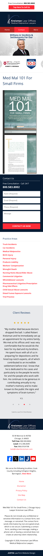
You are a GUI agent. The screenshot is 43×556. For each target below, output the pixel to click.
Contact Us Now (21, 226)
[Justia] (27, 458)
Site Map (21, 495)
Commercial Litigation (12, 276)
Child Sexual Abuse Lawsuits (15, 289)
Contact (21, 30)
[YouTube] (33, 458)
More (36, 30)
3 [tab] (24, 404)
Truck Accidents (10, 244)
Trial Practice (8, 297)
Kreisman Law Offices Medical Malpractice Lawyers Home (21, 19)
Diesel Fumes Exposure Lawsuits (17, 293)
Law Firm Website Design (21, 553)
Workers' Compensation (13, 265)
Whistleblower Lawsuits (13, 280)
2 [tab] (19, 404)
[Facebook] (9, 458)
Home (7, 30)
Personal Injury (9, 258)
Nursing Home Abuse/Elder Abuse (17, 273)
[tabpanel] (21, 360)
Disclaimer (21, 486)
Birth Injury (8, 255)
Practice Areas (10, 238)
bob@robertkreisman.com (21, 449)
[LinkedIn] (21, 458)
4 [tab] (30, 404)
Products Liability (10, 262)
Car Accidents (9, 248)
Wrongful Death (10, 269)
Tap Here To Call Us (21, 7)
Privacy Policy (21, 490)
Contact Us (8, 178)
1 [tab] (13, 404)
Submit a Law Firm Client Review (21, 412)
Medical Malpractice (11, 251)
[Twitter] (15, 458)
